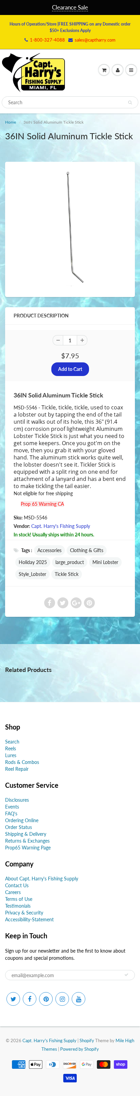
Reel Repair (17, 769)
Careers (13, 892)
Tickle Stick (66, 574)
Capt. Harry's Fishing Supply (60, 526)
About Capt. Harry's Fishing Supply (41, 878)
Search (12, 742)
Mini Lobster (105, 562)
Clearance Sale (70, 7)
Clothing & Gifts (86, 550)
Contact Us (17, 885)
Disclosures (17, 800)
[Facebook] (29, 999)
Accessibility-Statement (29, 919)
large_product (69, 562)
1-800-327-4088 (47, 40)
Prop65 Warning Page (28, 847)
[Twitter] (13, 999)
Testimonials (18, 906)
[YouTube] (78, 999)
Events (12, 807)
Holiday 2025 (33, 562)
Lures (10, 755)
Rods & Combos (22, 762)
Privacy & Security (24, 912)
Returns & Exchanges (27, 841)
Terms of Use (18, 899)
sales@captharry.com (95, 40)
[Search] (130, 102)
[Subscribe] (126, 974)
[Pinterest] (46, 999)
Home (10, 122)
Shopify (87, 1040)
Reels (10, 748)
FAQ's (11, 813)
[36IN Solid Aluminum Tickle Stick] (70, 228)
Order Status (18, 827)
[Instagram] (62, 999)
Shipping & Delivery (25, 834)
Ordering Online (21, 820)
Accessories (49, 550)
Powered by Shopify (79, 1049)
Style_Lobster (32, 574)
